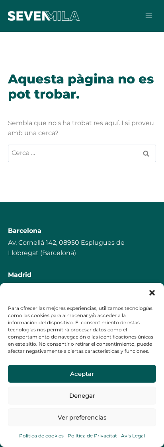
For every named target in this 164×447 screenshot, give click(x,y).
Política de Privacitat (92, 436)
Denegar (82, 395)
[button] (152, 293)
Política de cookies (41, 436)
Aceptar (82, 373)
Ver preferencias (82, 417)
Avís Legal (133, 436)
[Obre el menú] (148, 16)
